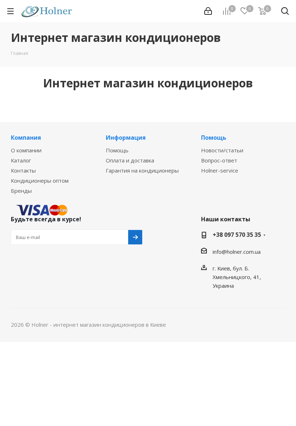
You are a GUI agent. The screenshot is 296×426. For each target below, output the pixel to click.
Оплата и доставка (130, 160)
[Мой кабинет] (208, 11)
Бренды (21, 190)
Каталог (21, 160)
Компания (26, 138)
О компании (26, 150)
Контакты (23, 170)
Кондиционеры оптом (40, 180)
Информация (126, 138)
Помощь (117, 150)
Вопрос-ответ (219, 160)
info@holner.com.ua (237, 251)
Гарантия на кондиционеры (142, 170)
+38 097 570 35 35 (237, 235)
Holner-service (219, 170)
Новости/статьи (222, 150)
